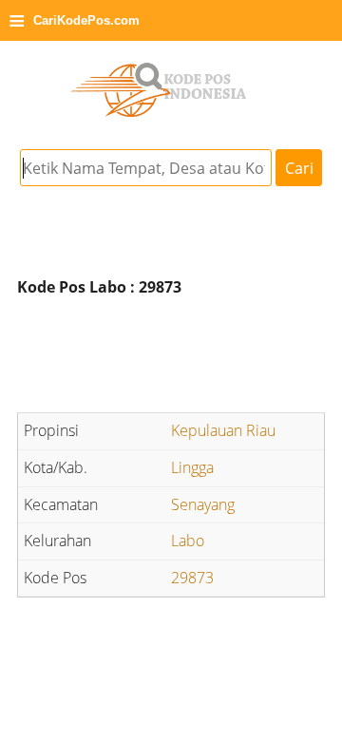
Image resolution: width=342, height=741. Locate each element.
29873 (192, 577)
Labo (187, 540)
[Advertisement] (171, 358)
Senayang (203, 504)
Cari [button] (299, 168)
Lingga (192, 467)
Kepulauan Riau (223, 430)
